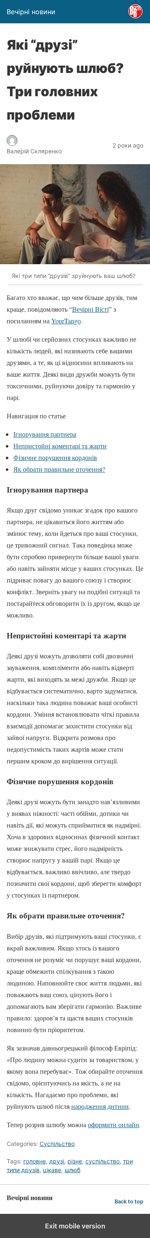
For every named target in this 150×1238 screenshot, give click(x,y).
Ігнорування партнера (44, 434)
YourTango (66, 320)
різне (75, 1161)
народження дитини (100, 1106)
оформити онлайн (113, 1124)
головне (34, 1161)
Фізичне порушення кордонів (55, 457)
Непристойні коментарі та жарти (60, 445)
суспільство (102, 1161)
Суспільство (57, 1143)
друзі (56, 1161)
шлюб (72, 1169)
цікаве (52, 1169)
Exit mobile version (75, 1226)
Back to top (129, 1201)
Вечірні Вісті (90, 309)
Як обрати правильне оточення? (59, 469)
